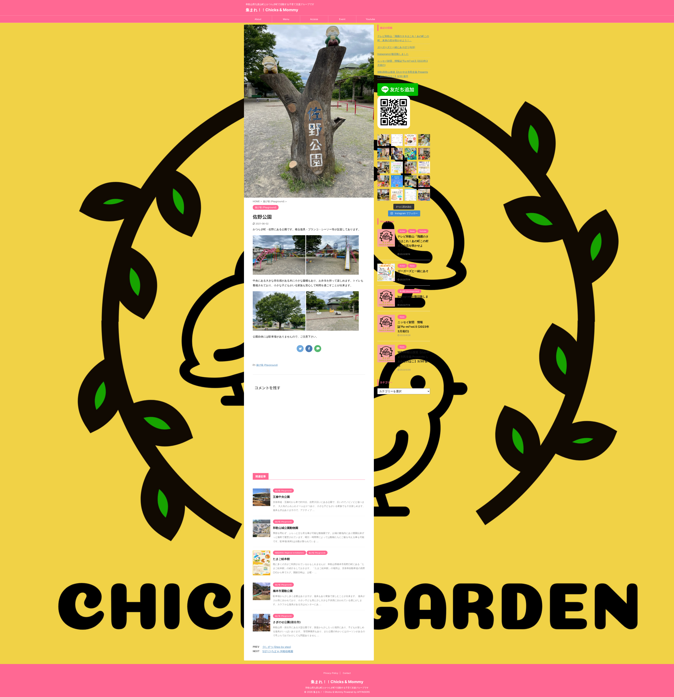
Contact (347, 673)
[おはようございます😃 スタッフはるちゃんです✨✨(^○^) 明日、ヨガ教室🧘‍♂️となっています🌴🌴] (397, 167)
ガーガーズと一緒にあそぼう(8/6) (396, 47)
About (258, 19)
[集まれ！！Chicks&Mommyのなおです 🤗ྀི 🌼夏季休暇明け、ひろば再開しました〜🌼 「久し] (411, 167)
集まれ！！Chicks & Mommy (272, 10)
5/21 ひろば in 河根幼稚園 (277, 651)
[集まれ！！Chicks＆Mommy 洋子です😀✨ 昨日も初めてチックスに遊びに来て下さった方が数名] (424, 140)
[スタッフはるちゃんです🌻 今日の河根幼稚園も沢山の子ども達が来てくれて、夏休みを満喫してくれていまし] (424, 154)
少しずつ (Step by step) (276, 647)
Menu (286, 19)
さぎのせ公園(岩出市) (287, 622)
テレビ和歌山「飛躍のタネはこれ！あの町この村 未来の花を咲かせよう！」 (403, 38)
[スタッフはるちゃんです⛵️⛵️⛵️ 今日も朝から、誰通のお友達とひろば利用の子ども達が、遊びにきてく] (383, 140)
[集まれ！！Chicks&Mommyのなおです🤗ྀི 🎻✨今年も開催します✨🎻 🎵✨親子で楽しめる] (411, 140)
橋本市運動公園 (283, 591)
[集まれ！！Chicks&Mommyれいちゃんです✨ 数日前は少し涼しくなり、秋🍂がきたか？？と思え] (411, 154)
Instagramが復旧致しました (393, 53)
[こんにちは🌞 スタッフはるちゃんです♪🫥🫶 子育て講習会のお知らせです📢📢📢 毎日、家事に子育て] (424, 167)
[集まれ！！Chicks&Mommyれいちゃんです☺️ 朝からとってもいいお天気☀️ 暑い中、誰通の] (411, 181)
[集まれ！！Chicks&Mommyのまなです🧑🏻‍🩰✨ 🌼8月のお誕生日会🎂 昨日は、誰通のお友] (383, 154)
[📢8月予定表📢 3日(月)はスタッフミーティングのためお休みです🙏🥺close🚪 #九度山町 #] (411, 195)
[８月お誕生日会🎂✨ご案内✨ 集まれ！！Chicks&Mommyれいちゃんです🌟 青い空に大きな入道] (397, 195)
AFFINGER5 (363, 692)
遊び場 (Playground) (267, 365)
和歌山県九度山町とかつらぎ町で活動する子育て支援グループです (337, 687)
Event (342, 19)
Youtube (370, 19)
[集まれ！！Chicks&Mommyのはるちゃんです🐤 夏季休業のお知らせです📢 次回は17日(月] (397, 181)
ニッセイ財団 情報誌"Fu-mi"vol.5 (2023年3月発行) (402, 63)
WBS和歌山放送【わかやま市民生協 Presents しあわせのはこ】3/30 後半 (402, 74)
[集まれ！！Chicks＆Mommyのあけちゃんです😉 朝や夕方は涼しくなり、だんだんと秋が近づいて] (397, 140)
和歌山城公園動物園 (285, 528)
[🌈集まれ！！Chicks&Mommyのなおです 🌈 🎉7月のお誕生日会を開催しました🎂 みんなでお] (424, 195)
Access (314, 19)
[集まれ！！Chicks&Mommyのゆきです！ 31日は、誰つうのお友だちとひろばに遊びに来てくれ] (383, 195)
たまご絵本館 (281, 559)
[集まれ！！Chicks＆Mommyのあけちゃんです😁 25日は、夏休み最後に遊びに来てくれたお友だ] (397, 154)
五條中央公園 (281, 496)
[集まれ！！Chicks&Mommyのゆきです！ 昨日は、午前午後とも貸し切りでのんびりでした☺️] (424, 181)
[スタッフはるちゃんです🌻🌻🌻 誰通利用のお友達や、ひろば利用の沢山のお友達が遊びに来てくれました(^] (383, 181)
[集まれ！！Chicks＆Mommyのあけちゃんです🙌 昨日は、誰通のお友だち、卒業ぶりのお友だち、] (383, 167)
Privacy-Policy (330, 673)
